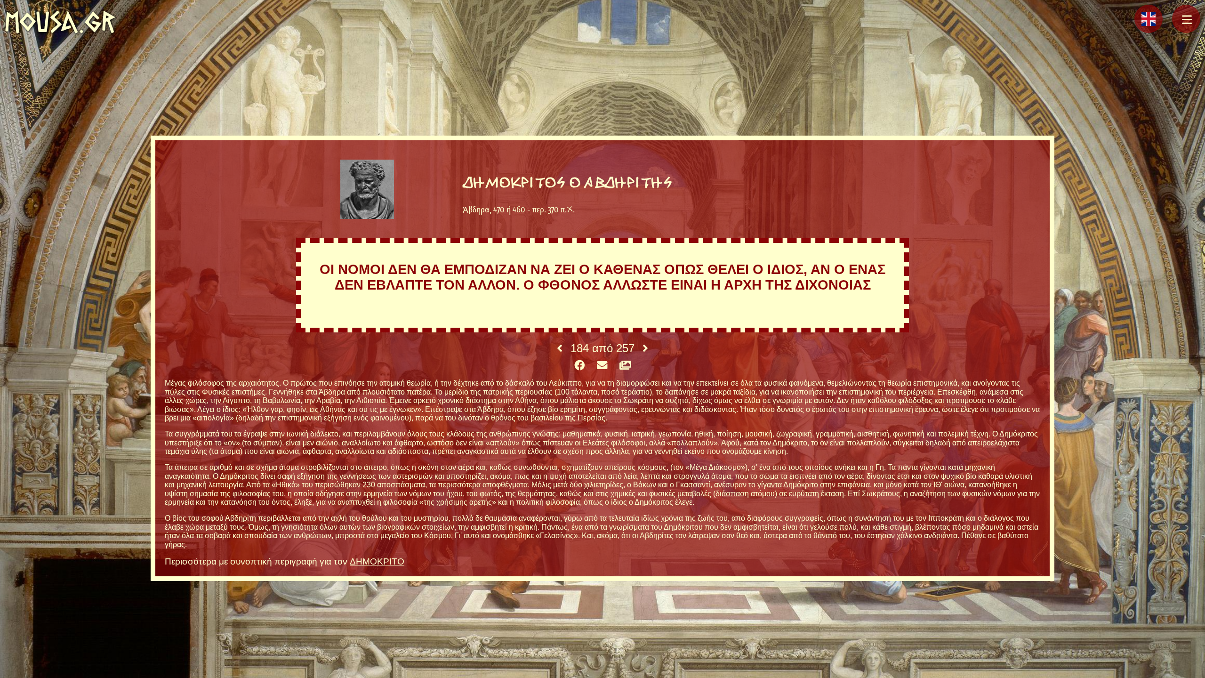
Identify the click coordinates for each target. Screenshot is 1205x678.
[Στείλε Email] (602, 366)
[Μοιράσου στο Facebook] (579, 366)
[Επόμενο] (645, 348)
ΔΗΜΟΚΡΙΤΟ (377, 561)
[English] (1148, 19)
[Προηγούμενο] (559, 348)
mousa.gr (60, 22)
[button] (1186, 19)
